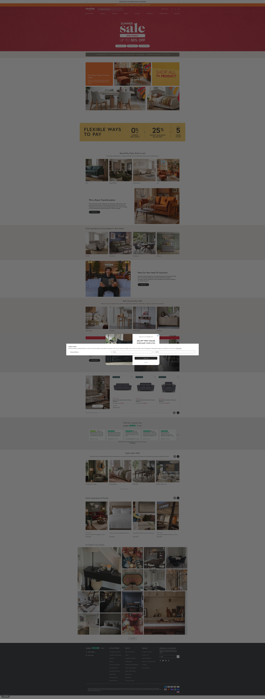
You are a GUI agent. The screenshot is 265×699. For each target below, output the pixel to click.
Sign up (146, 358)
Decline (157, 352)
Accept (114, 352)
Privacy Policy (179, 348)
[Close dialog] (158, 335)
